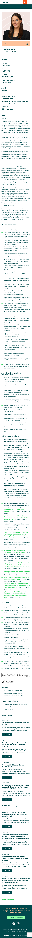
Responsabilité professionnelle (11, 104)
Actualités (5, 805)
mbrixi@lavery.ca (7, 77)
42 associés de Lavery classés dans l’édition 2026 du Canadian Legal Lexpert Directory (15, 858)
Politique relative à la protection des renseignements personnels (16, 933)
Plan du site (24, 929)
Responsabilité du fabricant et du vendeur (15, 101)
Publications (6, 715)
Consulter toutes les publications (10, 717)
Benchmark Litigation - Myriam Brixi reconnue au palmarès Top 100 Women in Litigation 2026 (15, 814)
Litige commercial (7, 109)
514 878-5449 (5, 65)
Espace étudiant (6, 929)
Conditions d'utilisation (10, 931)
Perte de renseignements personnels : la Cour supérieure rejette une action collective (15, 744)
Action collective (7, 99)
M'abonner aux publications (16, 917)
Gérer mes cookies (20, 931)
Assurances (5, 106)
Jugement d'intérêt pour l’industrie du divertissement (14, 766)
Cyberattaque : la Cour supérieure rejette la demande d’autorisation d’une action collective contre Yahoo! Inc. (15, 787)
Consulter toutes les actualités (9, 807)
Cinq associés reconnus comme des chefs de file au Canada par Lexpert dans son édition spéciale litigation (16, 880)
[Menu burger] (30, 2)
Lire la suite (7, 734)
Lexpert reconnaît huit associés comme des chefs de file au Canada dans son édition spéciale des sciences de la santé (15, 836)
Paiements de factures (15, 929)
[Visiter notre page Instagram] (18, 923)
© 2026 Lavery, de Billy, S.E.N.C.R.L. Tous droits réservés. (16, 935)
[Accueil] (4, 2)
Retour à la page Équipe (7, 899)
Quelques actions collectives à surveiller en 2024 (15, 723)
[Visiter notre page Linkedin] (13, 923)
